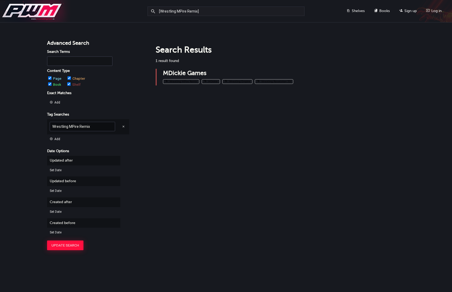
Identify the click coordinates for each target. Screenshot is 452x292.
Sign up (410, 11)
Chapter (78, 79)
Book (57, 85)
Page (57, 79)
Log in (436, 11)
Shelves (358, 11)
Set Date (55, 170)
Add (57, 102)
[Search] (153, 11)
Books (384, 11)
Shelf (76, 85)
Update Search (65, 245)
